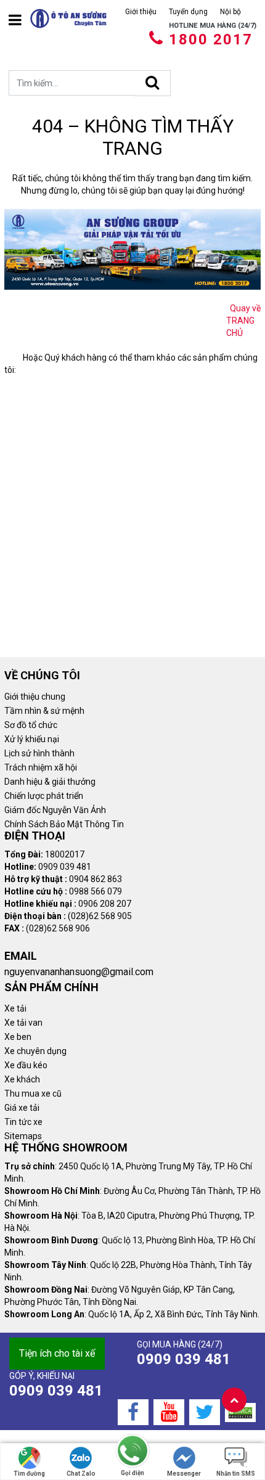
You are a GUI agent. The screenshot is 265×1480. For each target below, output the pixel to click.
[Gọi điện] (132, 1451)
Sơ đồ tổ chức (30, 725)
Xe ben (17, 1037)
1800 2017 (211, 39)
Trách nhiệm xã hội (40, 767)
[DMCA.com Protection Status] (240, 1412)
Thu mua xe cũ (33, 1093)
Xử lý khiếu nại (31, 739)
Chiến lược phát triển (43, 796)
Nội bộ (230, 11)
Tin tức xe (23, 1122)
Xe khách (22, 1079)
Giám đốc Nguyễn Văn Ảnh (55, 810)
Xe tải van (23, 1023)
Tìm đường (29, 1473)
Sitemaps (23, 1136)
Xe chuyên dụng (35, 1051)
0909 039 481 (183, 1359)
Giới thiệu (141, 11)
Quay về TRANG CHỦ (243, 320)
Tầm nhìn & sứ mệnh (44, 711)
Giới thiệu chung (34, 696)
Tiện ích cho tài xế (57, 1353)
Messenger (184, 1473)
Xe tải (15, 1008)
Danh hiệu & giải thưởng (50, 782)
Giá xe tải (21, 1108)
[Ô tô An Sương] (68, 18)
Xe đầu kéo (25, 1065)
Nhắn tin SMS (235, 1473)
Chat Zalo (81, 1473)
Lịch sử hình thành (39, 753)
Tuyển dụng (188, 11)
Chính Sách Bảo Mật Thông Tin (64, 824)
